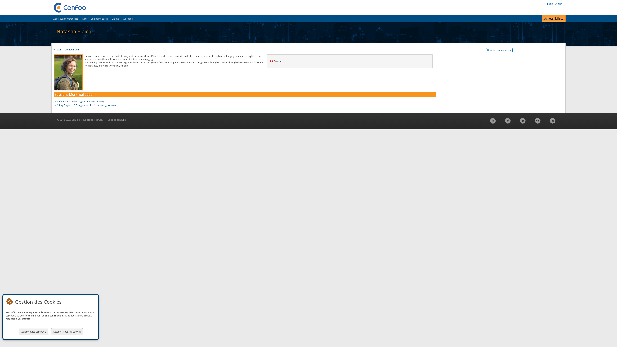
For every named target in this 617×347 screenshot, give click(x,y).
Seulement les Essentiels (33, 331)
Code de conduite (116, 119)
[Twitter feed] (523, 122)
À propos (128, 18)
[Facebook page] (508, 122)
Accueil (57, 49)
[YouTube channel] (552, 122)
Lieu (84, 18)
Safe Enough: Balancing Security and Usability (80, 101)
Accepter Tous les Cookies (67, 331)
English (558, 3)
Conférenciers (72, 49)
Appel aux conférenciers (65, 18)
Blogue (115, 18)
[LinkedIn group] (493, 122)
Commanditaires (99, 18)
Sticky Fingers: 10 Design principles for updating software (86, 105)
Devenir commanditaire (499, 50)
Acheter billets (553, 18)
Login (550, 3)
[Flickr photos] (538, 122)
